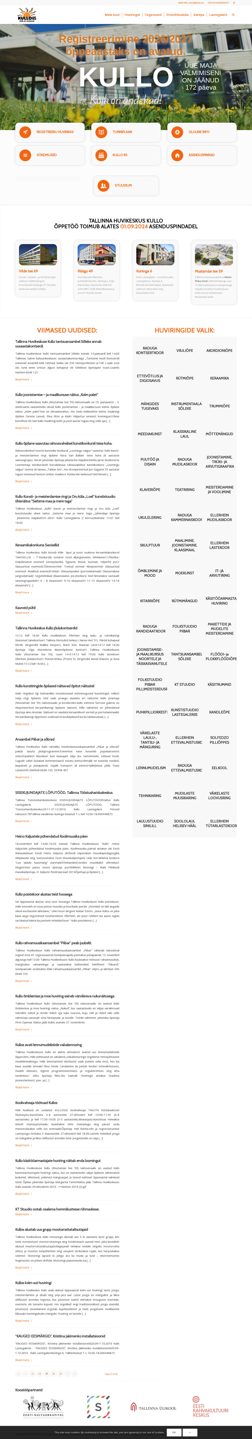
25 (33, 1373)
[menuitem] (217, 3)
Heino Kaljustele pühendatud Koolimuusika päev (51, 836)
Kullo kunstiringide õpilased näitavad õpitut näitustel (54, 686)
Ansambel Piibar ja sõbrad (34, 739)
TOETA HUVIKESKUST (218, 2)
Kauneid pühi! (25, 607)
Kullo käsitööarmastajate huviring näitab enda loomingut (58, 1160)
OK (174, 1432)
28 (54, 1373)
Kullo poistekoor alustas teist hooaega (43, 894)
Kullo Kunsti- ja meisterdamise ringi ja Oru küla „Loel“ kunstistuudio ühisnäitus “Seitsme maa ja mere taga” (65, 498)
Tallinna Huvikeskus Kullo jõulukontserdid (46, 628)
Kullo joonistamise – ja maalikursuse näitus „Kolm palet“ (56, 394)
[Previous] (229, 1390)
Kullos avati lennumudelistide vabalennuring (48, 1045)
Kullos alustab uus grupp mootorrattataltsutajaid (51, 1229)
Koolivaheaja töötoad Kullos (36, 1102)
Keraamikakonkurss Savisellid (37, 545)
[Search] (233, 15)
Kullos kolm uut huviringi (33, 1283)
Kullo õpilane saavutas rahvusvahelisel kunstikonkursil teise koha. (63, 443)
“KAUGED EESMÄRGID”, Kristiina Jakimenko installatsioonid (60, 1336)
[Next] (234, 1390)
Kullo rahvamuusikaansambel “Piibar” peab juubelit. (53, 943)
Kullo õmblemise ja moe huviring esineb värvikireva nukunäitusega (64, 996)
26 (40, 1373)
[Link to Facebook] (234, 3)
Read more (22, 379)
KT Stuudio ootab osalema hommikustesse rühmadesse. (57, 1209)
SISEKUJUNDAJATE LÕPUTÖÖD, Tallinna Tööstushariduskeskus (64, 792)
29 (61, 1373)
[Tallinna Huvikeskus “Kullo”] (26, 15)
